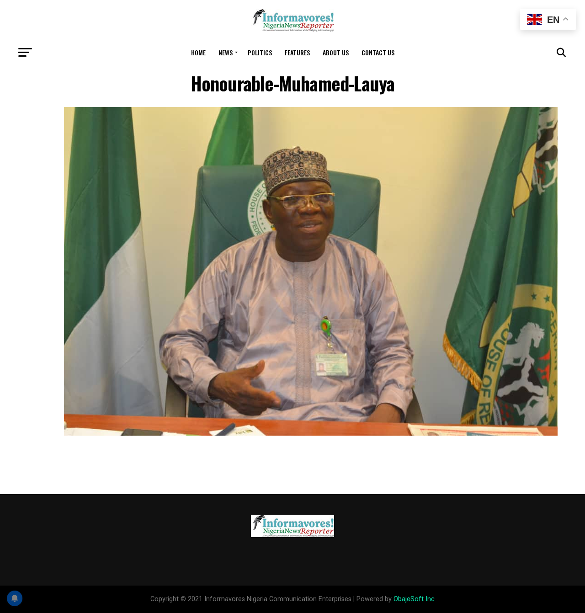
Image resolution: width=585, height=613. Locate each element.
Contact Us (378, 52)
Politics (260, 52)
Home (198, 52)
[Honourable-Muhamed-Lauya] (311, 433)
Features (297, 52)
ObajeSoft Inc (414, 599)
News (225, 52)
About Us (336, 52)
